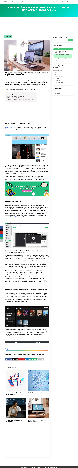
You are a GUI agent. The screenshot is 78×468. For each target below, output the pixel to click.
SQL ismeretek (57, 80)
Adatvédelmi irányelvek (36, 467)
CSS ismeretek (57, 74)
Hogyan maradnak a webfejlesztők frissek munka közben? (21, 99)
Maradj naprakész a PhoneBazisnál (16, 96)
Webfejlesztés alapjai (57, 70)
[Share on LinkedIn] (1, 235)
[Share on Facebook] (1, 227)
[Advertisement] (39, 24)
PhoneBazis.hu (10, 127)
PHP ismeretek (57, 78)
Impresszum (24, 467)
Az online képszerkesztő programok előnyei (62, 59)
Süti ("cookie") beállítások (51, 467)
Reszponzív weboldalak (13, 97)
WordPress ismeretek (59, 82)
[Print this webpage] (1, 240)
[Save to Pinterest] (1, 232)
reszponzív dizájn (36, 212)
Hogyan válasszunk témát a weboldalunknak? (61, 52)
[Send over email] (1, 238)
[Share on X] (1, 230)
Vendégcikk (8, 37)
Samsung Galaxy (14, 216)
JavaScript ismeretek (59, 76)
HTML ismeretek (58, 72)
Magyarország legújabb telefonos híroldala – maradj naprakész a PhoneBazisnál (62, 55)
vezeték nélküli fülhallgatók (23, 298)
